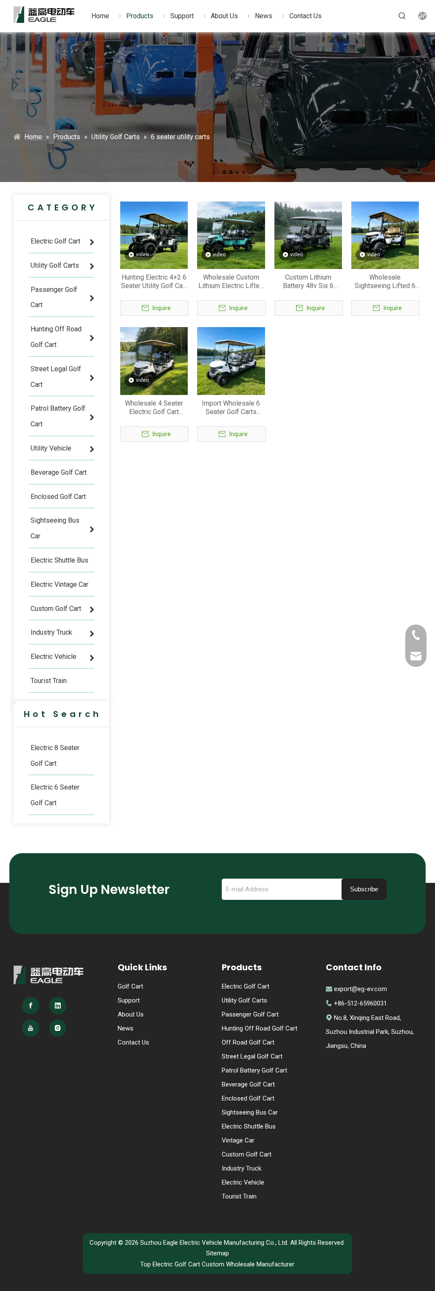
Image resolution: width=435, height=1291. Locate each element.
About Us (131, 1014)
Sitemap (217, 1253)
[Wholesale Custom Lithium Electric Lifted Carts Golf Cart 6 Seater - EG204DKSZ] (231, 235)
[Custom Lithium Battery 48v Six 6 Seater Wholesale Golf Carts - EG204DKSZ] (308, 235)
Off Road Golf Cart (248, 1042)
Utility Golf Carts (244, 1000)
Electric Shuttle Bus (249, 1126)
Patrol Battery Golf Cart (254, 1070)
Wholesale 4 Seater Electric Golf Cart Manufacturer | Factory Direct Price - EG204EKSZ (154, 407)
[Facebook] (30, 1005)
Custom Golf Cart (246, 1154)
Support (129, 1000)
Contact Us (133, 1042)
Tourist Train (239, 1196)
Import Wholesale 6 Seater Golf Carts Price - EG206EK (231, 407)
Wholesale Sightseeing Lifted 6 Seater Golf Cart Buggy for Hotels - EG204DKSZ (385, 281)
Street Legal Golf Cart (252, 1056)
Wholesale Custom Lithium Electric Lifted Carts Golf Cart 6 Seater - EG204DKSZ (230, 281)
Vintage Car (238, 1140)
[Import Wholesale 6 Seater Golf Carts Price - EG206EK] (231, 360)
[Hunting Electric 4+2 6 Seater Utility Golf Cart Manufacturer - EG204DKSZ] (154, 235)
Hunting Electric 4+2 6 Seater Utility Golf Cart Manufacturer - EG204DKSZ (154, 281)
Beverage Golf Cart (248, 1084)
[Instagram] (57, 1028)
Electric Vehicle (243, 1182)
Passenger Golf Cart (250, 1014)
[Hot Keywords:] (402, 16)
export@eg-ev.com (360, 989)
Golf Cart (130, 986)
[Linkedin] (57, 1005)
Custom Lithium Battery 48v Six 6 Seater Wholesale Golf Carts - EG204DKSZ (308, 281)
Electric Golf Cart (245, 986)
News (125, 1028)
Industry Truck (241, 1168)
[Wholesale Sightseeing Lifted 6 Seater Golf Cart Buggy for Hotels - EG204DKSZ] (385, 235)
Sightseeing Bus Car (250, 1112)
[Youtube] (30, 1028)
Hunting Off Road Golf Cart (259, 1028)
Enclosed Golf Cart (248, 1098)
